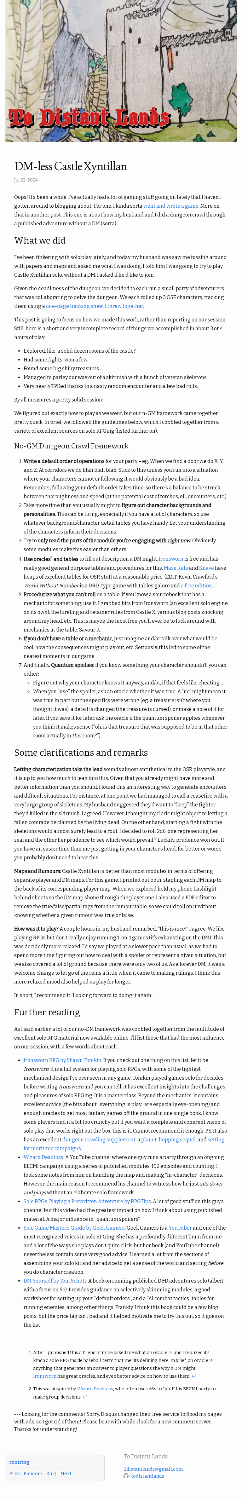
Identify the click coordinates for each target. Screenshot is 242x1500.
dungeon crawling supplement (98, 1140)
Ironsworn (171, 559)
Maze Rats (176, 568)
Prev (14, 1473)
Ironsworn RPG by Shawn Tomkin (62, 1060)
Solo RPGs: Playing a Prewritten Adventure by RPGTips (87, 1201)
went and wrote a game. (171, 206)
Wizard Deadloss (43, 1157)
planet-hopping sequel (168, 1140)
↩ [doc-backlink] (193, 1376)
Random (33, 1473)
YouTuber (180, 1228)
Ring (51, 1473)
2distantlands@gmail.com (153, 1469)
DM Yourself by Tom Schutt (55, 1281)
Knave (206, 568)
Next (66, 1473)
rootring (19, 1462)
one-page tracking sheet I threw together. (95, 306)
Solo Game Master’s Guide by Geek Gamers (74, 1228)
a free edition (196, 586)
